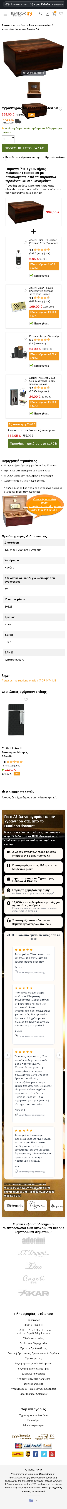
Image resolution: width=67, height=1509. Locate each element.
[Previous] (4, 157)
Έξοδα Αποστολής (33, 1338)
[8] (45, 298)
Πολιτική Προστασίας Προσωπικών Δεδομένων (33, 1353)
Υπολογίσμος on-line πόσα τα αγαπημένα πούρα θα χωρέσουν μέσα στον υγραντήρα (33, 490)
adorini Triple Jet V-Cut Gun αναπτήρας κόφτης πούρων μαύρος (42, 381)
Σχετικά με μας (33, 1358)
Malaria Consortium (41, 1474)
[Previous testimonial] (7, 1055)
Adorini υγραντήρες (33, 1425)
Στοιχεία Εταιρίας (33, 1383)
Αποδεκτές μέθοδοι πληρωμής (33, 1378)
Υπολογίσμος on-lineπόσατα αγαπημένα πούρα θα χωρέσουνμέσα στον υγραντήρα (44, 504)
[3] (42, 250)
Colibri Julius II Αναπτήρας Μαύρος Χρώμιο (15, 752)
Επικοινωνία (33, 1320)
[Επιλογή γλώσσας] (33, 1500)
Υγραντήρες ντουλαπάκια (33, 1415)
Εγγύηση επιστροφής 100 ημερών (33, 1363)
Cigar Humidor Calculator (34, 1394)
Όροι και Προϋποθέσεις (34, 1348)
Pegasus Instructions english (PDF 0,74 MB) (30, 680)
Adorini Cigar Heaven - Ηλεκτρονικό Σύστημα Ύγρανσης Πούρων (41, 291)
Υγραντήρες (33, 1420)
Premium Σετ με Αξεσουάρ (44, 336)
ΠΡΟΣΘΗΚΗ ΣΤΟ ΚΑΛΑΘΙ (25, 148)
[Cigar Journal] (37, 1205)
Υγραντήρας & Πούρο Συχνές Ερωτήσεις (33, 1389)
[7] (43, 298)
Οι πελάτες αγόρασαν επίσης (22, 157)
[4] (45, 250)
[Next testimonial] (59, 1055)
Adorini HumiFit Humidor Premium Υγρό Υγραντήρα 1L (44, 243)
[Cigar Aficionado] (14, 1205)
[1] (35, 250)
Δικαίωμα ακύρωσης (33, 1373)
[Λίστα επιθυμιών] (61, 15)
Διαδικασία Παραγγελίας (33, 1343)
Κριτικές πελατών (55, 157)
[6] (42, 298)
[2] (38, 250)
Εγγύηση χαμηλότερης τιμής (31, 890)
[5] (48, 250)
